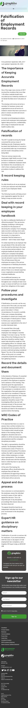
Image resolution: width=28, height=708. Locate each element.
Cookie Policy (4, 638)
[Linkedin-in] (5, 670)
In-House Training (5, 629)
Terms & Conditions (5, 633)
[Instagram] (10, 670)
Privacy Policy (4, 636)
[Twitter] (2, 670)
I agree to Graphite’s (10, 611)
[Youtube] (13, 670)
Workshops (3, 631)
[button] (13, 9)
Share (21, 34)
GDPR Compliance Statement (8, 642)
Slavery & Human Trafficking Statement (10, 644)
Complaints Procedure (6, 640)
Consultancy (4, 627)
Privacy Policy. (14, 611)
